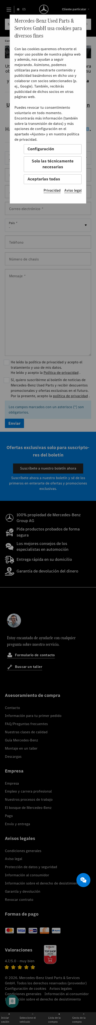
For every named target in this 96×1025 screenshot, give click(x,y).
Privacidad (52, 190)
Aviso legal (73, 190)
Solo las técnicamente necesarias (53, 164)
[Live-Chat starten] (83, 880)
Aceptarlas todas (43, 179)
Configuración (40, 149)
